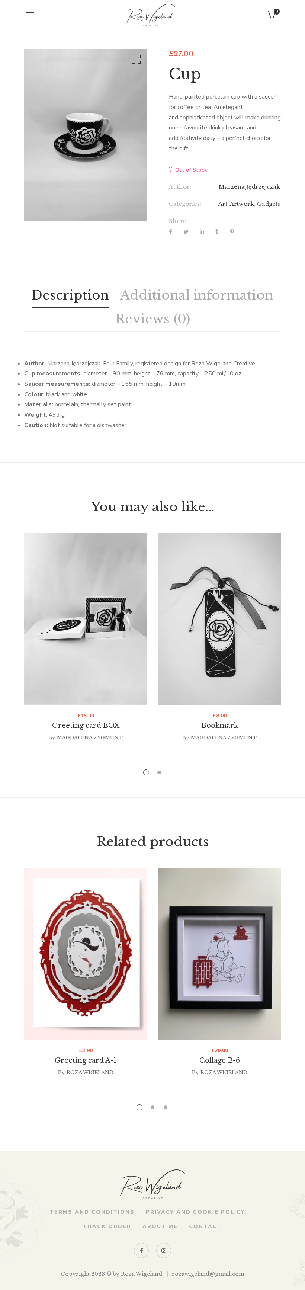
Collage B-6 (219, 1060)
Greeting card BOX (85, 725)
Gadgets (268, 203)
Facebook (141, 1250)
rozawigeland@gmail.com (208, 1274)
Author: (180, 186)
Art (222, 203)
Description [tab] (70, 295)
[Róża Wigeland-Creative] (150, 15)
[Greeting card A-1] (85, 954)
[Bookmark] (219, 619)
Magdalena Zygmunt (90, 737)
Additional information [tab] (196, 295)
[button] (135, 61)
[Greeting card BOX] (85, 619)
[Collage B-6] (219, 954)
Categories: (185, 203)
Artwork (242, 203)
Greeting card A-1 (85, 1060)
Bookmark (219, 725)
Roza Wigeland (90, 1072)
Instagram (163, 1250)
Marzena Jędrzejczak (249, 186)
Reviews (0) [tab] (152, 319)
